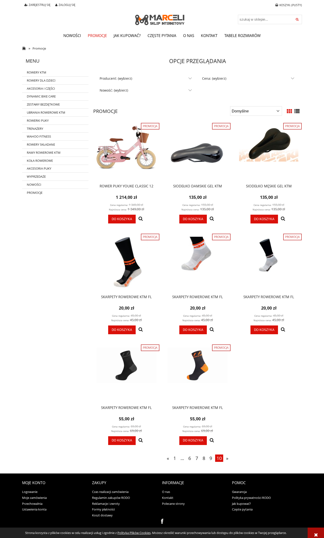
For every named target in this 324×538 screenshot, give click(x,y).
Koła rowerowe (40, 160)
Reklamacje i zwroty (106, 503)
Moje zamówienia (34, 498)
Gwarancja (239, 492)
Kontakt (167, 498)
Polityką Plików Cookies (134, 533)
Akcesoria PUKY (39, 168)
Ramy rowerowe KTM (43, 152)
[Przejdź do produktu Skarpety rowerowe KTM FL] (126, 264)
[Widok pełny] (297, 111)
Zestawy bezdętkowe (43, 104)
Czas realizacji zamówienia (110, 492)
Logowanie (29, 492)
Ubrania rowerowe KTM (46, 112)
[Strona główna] (162, 17)
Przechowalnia (32, 503)
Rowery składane (41, 144)
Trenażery (35, 128)
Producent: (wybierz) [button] (116, 78)
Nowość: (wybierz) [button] (114, 90)
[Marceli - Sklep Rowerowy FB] (162, 521)
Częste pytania (242, 509)
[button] (140, 219)
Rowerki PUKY (38, 120)
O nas (166, 492)
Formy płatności (103, 509)
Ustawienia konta (34, 509)
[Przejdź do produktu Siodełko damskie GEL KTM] (197, 153)
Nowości (34, 184)
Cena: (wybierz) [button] (214, 78)
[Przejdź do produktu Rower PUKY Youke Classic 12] (126, 153)
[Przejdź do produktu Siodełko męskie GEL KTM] (269, 153)
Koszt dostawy (102, 515)
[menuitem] (72, 35)
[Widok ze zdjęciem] (289, 111)
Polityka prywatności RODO (251, 498)
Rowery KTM (36, 72)
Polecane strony (173, 503)
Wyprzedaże (36, 176)
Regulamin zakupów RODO (111, 498)
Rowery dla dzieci (41, 80)
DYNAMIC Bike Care (41, 96)
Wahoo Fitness (39, 136)
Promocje (34, 192)
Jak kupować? (241, 503)
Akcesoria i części (41, 88)
